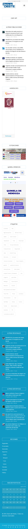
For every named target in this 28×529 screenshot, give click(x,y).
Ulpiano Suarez (14, 306)
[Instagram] (15, 527)
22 (20, 499)
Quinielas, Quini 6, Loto (14, 216)
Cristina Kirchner (7, 248)
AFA (12, 228)
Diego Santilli (17, 248)
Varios (4, 464)
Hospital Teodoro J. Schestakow (10, 273)
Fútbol (4, 454)
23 (24, 499)
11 (7, 497)
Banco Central (13, 236)
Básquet (5, 458)
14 (17, 497)
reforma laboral (7, 297)
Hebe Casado (17, 269)
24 (3, 502)
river (15, 297)
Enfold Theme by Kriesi (20, 525)
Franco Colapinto (19, 261)
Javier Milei (14, 277)
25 (7, 502)
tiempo (13, 301)
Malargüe (6, 281)
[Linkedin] (8, 527)
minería (13, 285)
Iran (21, 273)
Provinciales (5, 446)
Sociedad (4, 470)
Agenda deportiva (7, 232)
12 (10, 497)
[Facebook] (6, 527)
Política (4, 472)
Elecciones (6, 257)
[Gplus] (22, 527)
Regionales (5, 443)
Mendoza (6, 285)
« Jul (7, 507)
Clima (5, 244)
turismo (20, 301)
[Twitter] (11, 527)
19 (10, 499)
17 (3, 499)
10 (3, 497)
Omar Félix (6, 293)
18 (7, 499)
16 (24, 497)
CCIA (14, 240)
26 (10, 502)
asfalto (5, 236)
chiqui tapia (21, 240)
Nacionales (5, 449)
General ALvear (7, 269)
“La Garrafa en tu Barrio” (9, 314)
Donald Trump (13, 253)
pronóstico (21, 293)
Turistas (5, 306)
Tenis (4, 461)
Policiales (4, 467)
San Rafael (6, 301)
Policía (13, 293)
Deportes (4, 452)
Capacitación (6, 240)
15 (20, 497)
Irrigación (6, 277)
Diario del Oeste (11, 525)
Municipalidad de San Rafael (9, 289)
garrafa (5, 265)
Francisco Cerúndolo (8, 261)
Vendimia (6, 310)
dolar (5, 253)
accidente (6, 228)
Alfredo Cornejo (18, 232)
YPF (12, 310)
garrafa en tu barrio (15, 265)
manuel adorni (15, 281)
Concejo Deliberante (14, 244)
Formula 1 (14, 257)
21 (17, 499)
